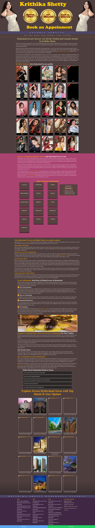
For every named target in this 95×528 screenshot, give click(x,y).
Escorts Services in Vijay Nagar (70, 472)
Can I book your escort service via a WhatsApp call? (47, 387)
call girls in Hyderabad (34, 171)
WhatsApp (71, 526)
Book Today (68, 188)
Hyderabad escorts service (63, 51)
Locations (43, 35)
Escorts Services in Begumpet (55, 472)
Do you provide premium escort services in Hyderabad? (47, 372)
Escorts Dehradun (67, 35)
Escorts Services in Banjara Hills (25, 414)
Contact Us (59, 35)
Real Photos (36, 35)
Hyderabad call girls (22, 365)
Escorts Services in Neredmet (25, 472)
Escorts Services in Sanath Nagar (55, 492)
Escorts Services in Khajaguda (25, 453)
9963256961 (71, 502)
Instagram (66, 508)
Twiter (76, 506)
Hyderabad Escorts (72, 508)
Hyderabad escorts (64, 255)
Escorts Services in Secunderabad (55, 454)
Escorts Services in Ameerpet (25, 492)
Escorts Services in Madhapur (40, 453)
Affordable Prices (51, 35)
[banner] (47, 15)
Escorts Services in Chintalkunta (54, 414)
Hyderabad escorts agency (43, 308)
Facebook (72, 506)
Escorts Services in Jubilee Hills (40, 472)
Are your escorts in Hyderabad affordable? (47, 376)
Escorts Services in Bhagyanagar (40, 414)
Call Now (24, 526)
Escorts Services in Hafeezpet (40, 492)
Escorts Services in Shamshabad (70, 453)
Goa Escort (66, 510)
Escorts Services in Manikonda (70, 492)
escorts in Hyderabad (30, 175)
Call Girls (30, 35)
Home (25, 35)
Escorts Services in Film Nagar (70, 414)
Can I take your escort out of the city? (47, 383)
